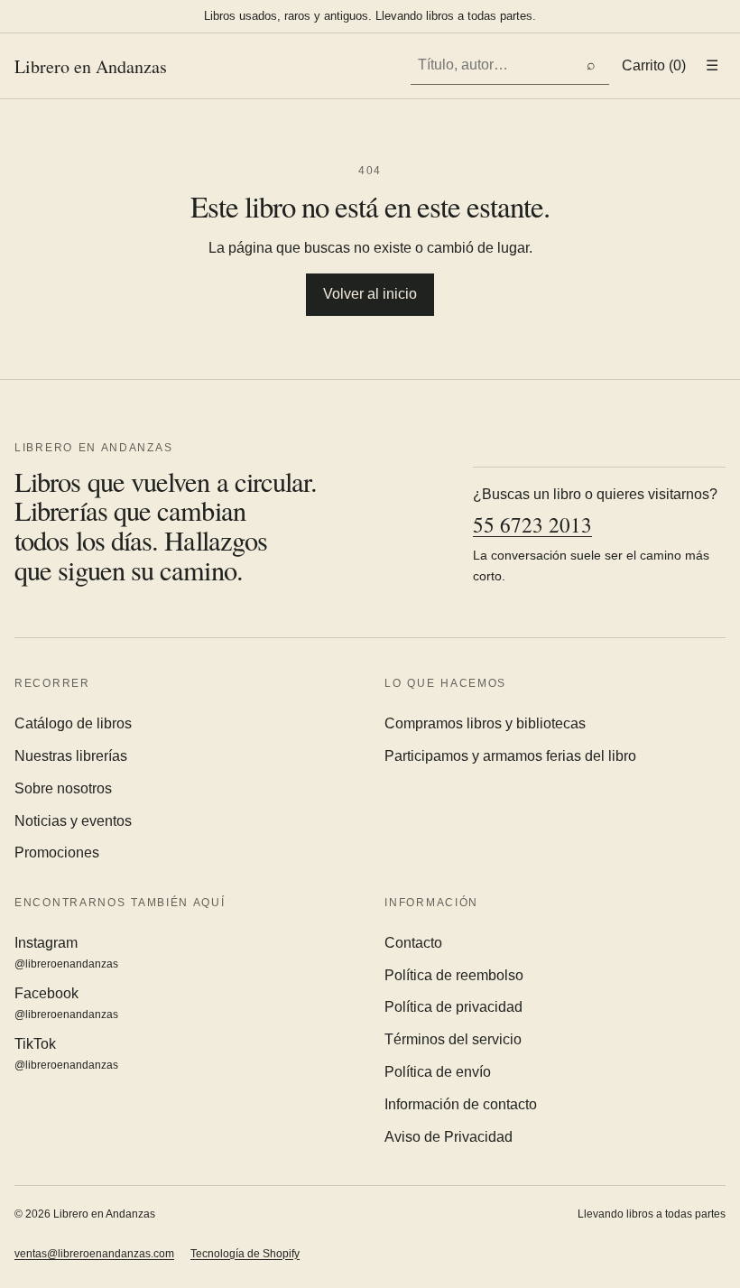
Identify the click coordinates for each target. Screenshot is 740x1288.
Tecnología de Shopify (245, 1253)
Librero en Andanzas (90, 66)
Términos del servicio (453, 1039)
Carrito (654, 65)
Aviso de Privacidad (448, 1136)
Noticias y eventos (73, 821)
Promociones (56, 852)
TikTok (66, 1053)
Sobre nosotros (63, 788)
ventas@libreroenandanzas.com (94, 1253)
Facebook (66, 1003)
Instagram (66, 952)
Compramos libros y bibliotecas (485, 723)
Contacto (413, 942)
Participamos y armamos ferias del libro (510, 756)
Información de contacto (460, 1104)
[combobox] (492, 65)
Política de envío (437, 1072)
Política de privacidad (453, 1007)
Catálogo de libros (73, 723)
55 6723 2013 (532, 525)
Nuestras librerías (70, 756)
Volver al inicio (370, 293)
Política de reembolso (453, 975)
